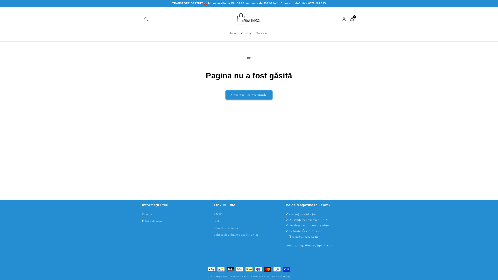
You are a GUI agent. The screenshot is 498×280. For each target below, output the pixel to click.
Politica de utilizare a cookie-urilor (236, 235)
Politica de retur (152, 221)
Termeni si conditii (226, 228)
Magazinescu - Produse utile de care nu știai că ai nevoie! (243, 276)
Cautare (147, 214)
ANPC (218, 214)
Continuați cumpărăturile (249, 95)
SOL (216, 221)
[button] (146, 19)
